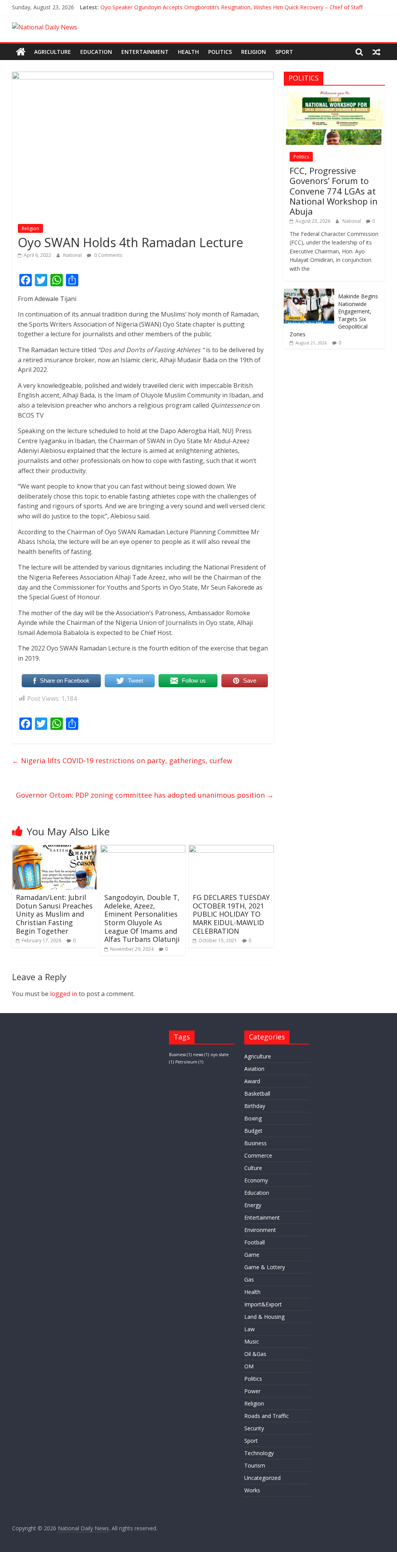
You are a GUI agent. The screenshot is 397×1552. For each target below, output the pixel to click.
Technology (259, 1453)
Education (96, 51)
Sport (284, 51)
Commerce (258, 1155)
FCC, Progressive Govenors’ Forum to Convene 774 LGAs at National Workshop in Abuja (334, 191)
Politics (220, 51)
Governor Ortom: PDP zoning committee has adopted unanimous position (145, 795)
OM (249, 1366)
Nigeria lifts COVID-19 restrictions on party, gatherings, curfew (122, 760)
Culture (253, 1168)
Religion (253, 51)
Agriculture (52, 51)
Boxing (253, 1118)
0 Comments (107, 255)
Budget (253, 1130)
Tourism (254, 1465)
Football (254, 1242)
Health (188, 51)
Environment (260, 1230)
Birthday (254, 1106)
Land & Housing (264, 1316)
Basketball (257, 1093)
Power (252, 1391)
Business (180, 1054)
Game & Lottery (264, 1267)
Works (252, 1490)
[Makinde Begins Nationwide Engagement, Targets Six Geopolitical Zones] (309, 292)
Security (254, 1428)
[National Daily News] (20, 52)
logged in (63, 993)
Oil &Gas (255, 1354)
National (73, 255)
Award (252, 1081)
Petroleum (189, 1062)
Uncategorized (262, 1477)
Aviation (254, 1068)
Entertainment (145, 51)
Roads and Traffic (266, 1416)
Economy (256, 1180)
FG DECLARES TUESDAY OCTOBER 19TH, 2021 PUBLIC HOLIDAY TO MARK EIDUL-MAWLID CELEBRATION (231, 914)
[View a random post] (376, 52)
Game (251, 1254)
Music (251, 1341)
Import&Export (263, 1304)
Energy (252, 1205)
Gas (249, 1279)
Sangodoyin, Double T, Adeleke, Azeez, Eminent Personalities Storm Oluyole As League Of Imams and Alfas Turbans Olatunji (142, 918)
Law (249, 1329)
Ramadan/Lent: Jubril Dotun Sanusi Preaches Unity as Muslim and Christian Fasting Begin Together (54, 914)
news (201, 1054)
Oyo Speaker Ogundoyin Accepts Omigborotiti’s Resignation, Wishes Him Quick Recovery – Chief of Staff (231, 7)
